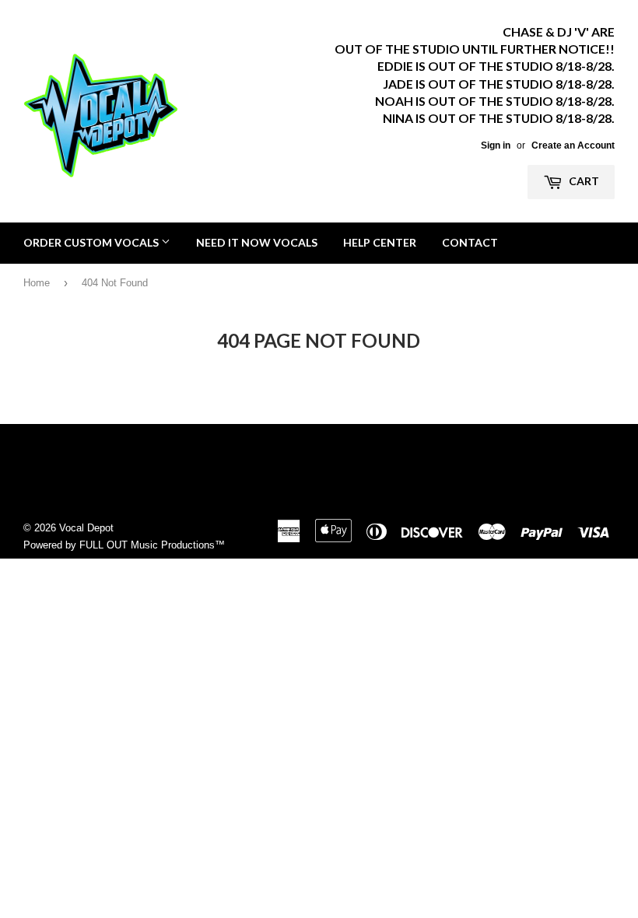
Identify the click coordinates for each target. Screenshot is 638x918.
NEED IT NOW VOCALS (256, 242)
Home (36, 283)
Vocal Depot (86, 528)
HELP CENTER (379, 242)
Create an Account (573, 145)
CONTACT (470, 242)
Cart (582, 180)
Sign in (495, 145)
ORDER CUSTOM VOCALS (92, 242)
